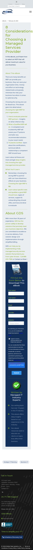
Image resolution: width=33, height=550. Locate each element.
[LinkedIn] (2, 492)
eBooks (4, 21)
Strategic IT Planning (10, 462)
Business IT (24, 462)
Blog (23, 4)
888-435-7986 (10, 509)
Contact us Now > (21, 259)
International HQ (8, 518)
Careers (10, 4)
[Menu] (30, 11)
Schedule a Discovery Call (13, 537)
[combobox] (16, 6)
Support (17, 4)
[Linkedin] (16, 2)
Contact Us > (5, 488)
